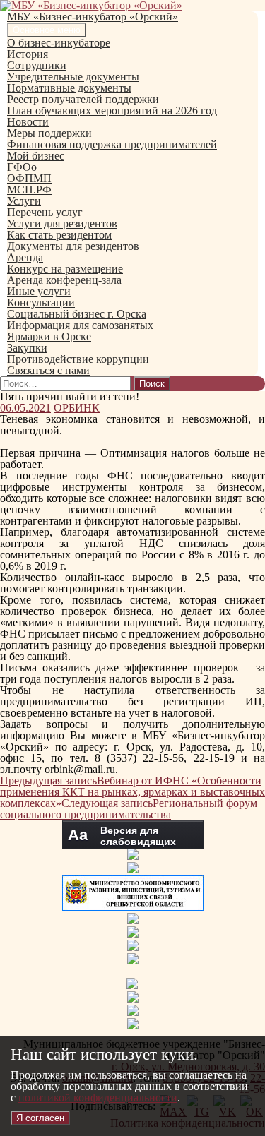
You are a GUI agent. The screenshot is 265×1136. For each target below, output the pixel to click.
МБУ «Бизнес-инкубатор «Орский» (92, 17)
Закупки (27, 348)
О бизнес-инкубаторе (58, 43)
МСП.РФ (29, 190)
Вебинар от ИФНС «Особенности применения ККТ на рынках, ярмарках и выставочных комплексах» (132, 792)
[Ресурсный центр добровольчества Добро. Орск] (133, 1026)
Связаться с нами (48, 370)
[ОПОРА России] (133, 961)
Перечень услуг (45, 212)
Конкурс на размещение (65, 269)
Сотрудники (36, 65)
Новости (28, 122)
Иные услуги (39, 291)
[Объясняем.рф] (133, 1012)
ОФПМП (29, 178)
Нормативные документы (69, 88)
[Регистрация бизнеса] (133, 999)
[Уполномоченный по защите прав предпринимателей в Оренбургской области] (133, 920)
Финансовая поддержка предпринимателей (112, 144)
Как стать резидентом (59, 235)
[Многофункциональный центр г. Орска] (133, 947)
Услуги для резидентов (62, 223)
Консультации (41, 303)
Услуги (24, 201)
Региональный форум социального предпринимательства (128, 808)
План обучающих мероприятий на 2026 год (112, 110)
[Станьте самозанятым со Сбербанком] (132, 985)
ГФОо (22, 167)
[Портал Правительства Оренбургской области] (133, 869)
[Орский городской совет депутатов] (133, 934)
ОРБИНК (77, 408)
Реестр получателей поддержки (83, 99)
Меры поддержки (49, 133)
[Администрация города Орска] (133, 856)
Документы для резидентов (73, 246)
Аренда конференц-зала (64, 280)
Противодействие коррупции (78, 359)
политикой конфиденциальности (97, 1098)
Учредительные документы (73, 77)
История (27, 54)
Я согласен (40, 1118)
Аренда (25, 257)
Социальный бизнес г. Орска (76, 314)
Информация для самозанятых (80, 325)
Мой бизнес (35, 156)
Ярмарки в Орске (49, 336)
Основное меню (47, 30)
